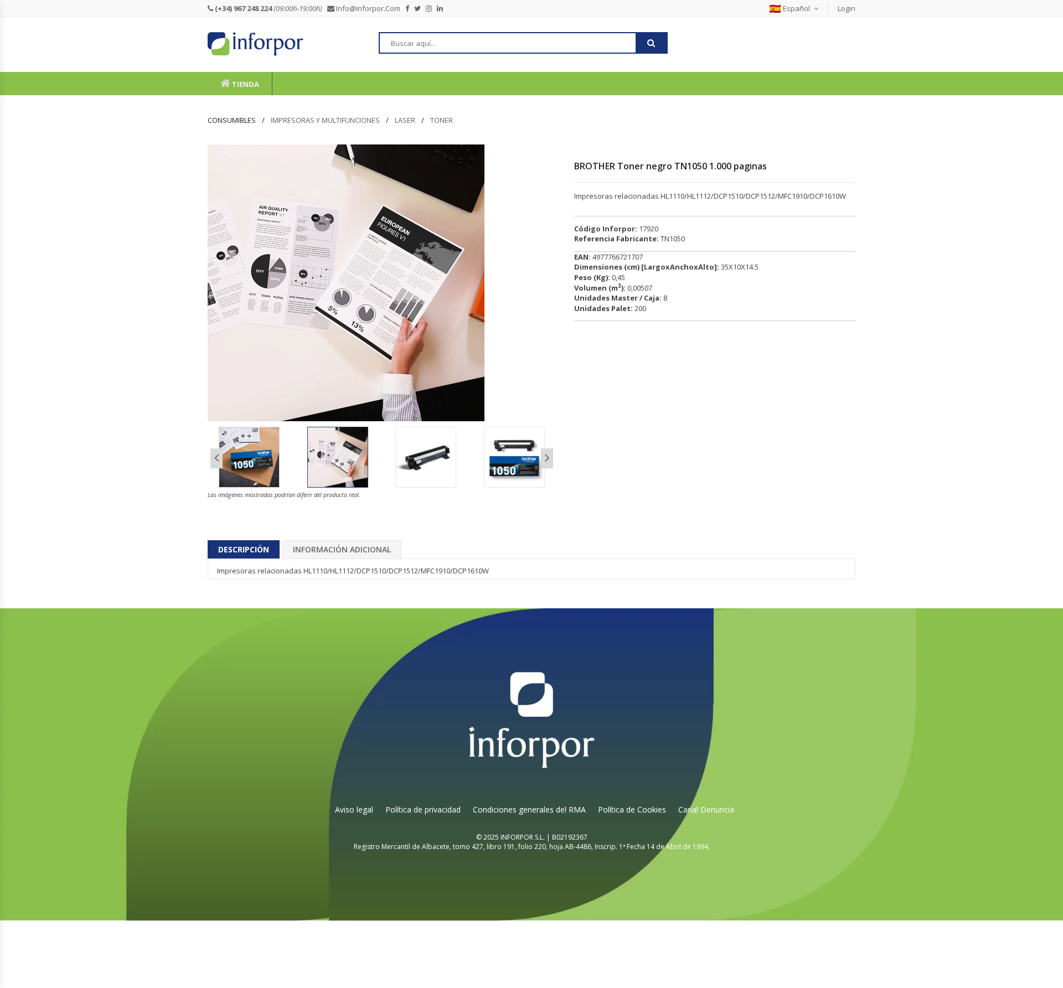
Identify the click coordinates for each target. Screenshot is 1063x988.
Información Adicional (342, 549)
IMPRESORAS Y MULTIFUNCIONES (325, 120)
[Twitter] (420, 8)
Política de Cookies (632, 809)
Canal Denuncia (706, 809)
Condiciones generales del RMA (529, 809)
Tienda (244, 84)
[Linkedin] (442, 8)
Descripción (243, 549)
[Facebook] (409, 8)
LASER (405, 120)
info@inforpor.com (369, 8)
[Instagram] (431, 8)
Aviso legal (354, 809)
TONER (441, 120)
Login (846, 8)
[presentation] (216, 459)
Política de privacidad (423, 809)
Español (796, 8)
